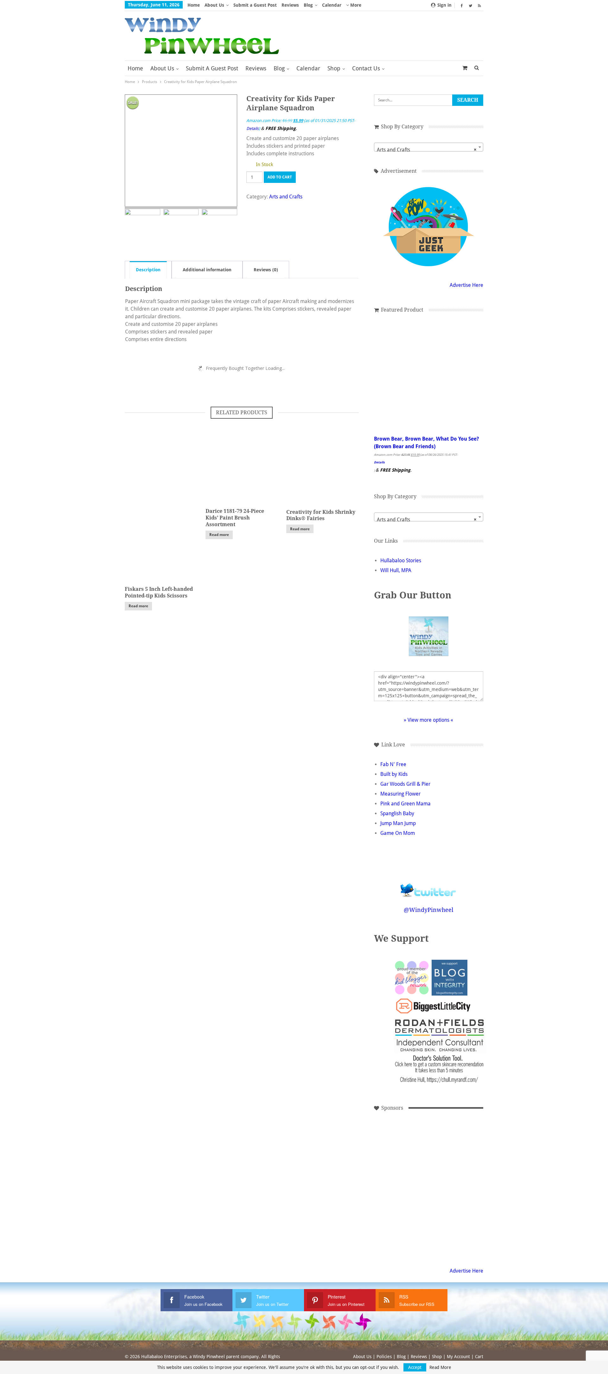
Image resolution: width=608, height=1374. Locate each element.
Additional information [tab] (207, 269)
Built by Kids (394, 774)
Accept (414, 1367)
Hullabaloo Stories (400, 561)
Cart (479, 1356)
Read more (138, 606)
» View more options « (428, 720)
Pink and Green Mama (405, 804)
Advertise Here (466, 285)
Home (193, 5)
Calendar (331, 5)
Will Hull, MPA (395, 570)
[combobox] (428, 147)
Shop (333, 68)
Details (252, 128)
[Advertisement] (441, 1145)
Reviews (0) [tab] (266, 269)
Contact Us (366, 68)
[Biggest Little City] (433, 1006)
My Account (458, 1356)
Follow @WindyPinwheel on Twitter (428, 886)
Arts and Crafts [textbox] (427, 150)
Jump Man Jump (398, 823)
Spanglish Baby (397, 813)
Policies (384, 1356)
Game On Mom (397, 833)
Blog (308, 5)
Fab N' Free (393, 764)
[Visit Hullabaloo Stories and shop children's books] (441, 1188)
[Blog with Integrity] (449, 977)
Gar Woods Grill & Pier (405, 784)
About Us (214, 5)
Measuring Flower (400, 794)
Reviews (290, 5)
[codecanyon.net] (398, 1145)
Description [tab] (148, 269)
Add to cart (280, 177)
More (355, 5)
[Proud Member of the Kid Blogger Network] (411, 977)
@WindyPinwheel (428, 909)
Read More (440, 1367)
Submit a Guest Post (255, 5)
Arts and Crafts (285, 197)
